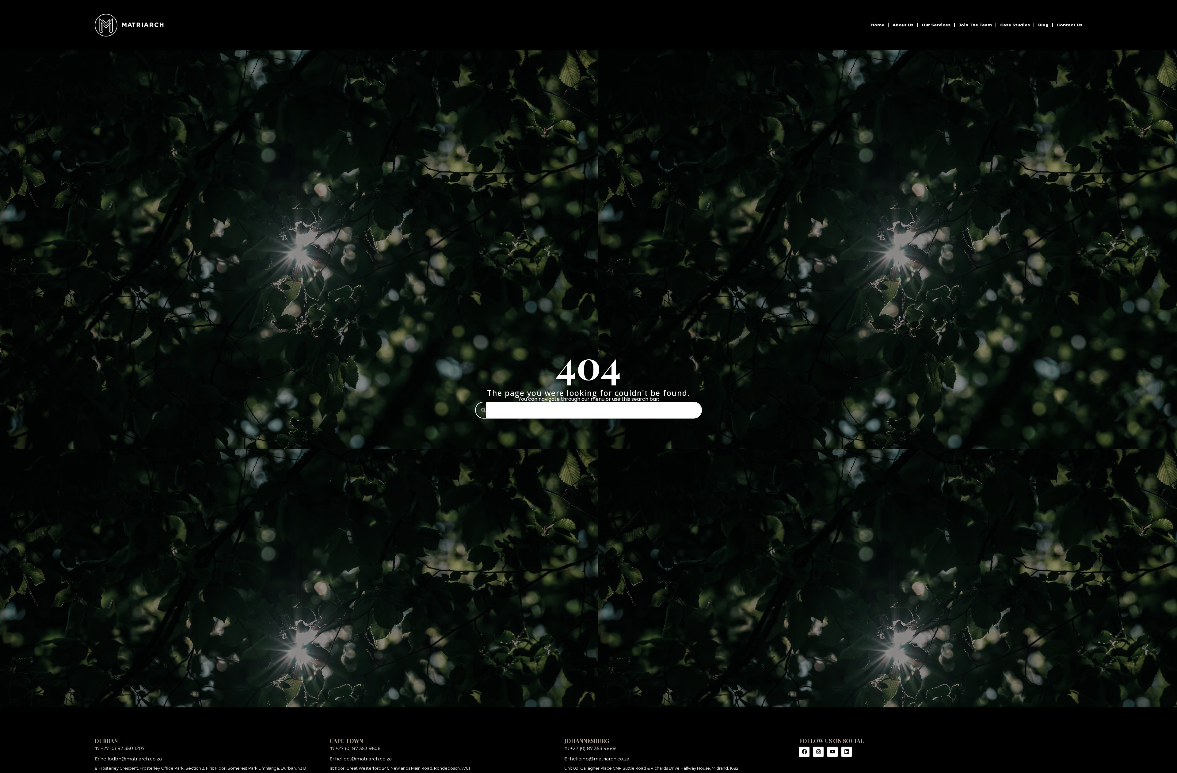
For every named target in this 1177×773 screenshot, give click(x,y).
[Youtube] (832, 752)
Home (877, 24)
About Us (903, 24)
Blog (1043, 24)
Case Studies (1015, 24)
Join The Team (975, 24)
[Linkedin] (846, 752)
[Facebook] (804, 752)
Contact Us (1069, 24)
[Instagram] (818, 752)
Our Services (936, 24)
